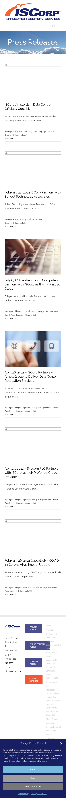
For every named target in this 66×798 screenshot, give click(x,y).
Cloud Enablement (51, 658)
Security (49, 686)
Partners (49, 735)
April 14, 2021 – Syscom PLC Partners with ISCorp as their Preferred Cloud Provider (31, 473)
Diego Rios (12, 131)
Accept (33, 769)
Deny (33, 778)
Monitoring (50, 723)
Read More (9, 139)
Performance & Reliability (52, 713)
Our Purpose (51, 634)
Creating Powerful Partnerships (53, 729)
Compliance (51, 682)
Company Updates (42, 131)
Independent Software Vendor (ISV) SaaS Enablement (53, 702)
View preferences (33, 786)
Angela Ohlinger (14, 311)
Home (48, 626)
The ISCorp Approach (50, 665)
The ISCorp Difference (50, 639)
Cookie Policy (23, 794)
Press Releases (16, 315)
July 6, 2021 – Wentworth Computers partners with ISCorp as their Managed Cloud (32, 284)
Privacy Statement (39, 794)
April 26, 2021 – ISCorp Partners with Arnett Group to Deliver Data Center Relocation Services (31, 376)
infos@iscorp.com (13, 671)
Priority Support (52, 719)
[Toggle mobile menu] (59, 26)
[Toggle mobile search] (53, 26)
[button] (61, 743)
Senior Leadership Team (53, 647)
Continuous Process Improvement (51, 674)
